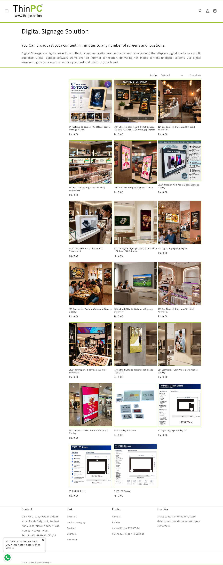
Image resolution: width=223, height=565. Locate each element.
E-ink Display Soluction (125, 430)
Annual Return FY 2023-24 (125, 528)
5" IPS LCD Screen (77, 491)
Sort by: (153, 75)
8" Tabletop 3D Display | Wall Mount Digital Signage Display (89, 128)
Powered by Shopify (43, 562)
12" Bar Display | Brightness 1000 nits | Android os (176, 128)
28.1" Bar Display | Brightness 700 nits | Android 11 (87, 371)
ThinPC (31, 562)
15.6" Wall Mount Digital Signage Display (133, 187)
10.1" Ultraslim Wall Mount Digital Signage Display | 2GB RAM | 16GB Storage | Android (134, 128)
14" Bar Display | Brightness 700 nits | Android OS (87, 189)
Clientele (71, 533)
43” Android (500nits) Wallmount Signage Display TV (133, 310)
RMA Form (72, 539)
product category (76, 522)
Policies (116, 522)
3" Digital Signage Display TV (172, 430)
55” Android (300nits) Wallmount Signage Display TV (133, 371)
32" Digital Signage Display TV (172, 248)
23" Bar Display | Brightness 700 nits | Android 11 (176, 310)
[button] (6, 11)
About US (72, 516)
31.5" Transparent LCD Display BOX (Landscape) (86, 250)
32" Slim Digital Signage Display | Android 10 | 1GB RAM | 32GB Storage (135, 250)
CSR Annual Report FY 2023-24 (128, 533)
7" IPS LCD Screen (122, 491)
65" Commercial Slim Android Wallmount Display (88, 432)
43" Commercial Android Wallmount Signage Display (90, 310)
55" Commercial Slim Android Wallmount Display (177, 371)
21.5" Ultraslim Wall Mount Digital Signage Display (178, 186)
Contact (71, 528)
